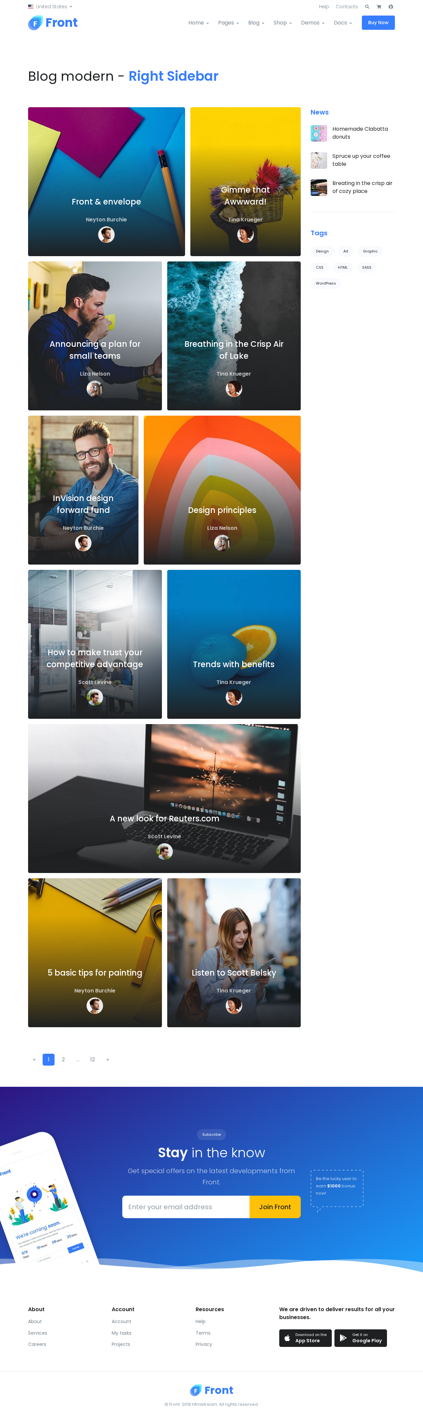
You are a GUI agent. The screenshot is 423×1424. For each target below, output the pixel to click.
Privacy (204, 1344)
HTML (343, 267)
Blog (253, 22)
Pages (226, 22)
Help (324, 6)
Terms (203, 1333)
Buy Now (378, 22)
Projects (121, 1344)
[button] (50, 6)
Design (322, 251)
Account (122, 1321)
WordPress (326, 283)
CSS (320, 267)
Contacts (347, 6)
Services (37, 1333)
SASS (366, 267)
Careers (37, 1344)
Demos (310, 22)
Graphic (370, 251)
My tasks (122, 1333)
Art (345, 251)
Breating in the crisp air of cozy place (362, 187)
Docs (340, 22)
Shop (280, 22)
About (35, 1321)
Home (196, 22)
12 (92, 1059)
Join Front (275, 1207)
